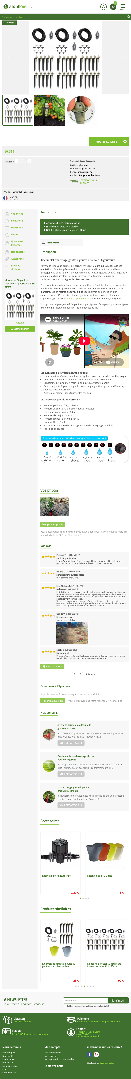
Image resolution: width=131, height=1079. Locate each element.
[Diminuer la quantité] (16, 161)
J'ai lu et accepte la (89, 1006)
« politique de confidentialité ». (97, 1006)
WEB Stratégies (107, 1063)
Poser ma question (53, 700)
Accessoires (17, 258)
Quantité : (9, 161)
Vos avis (15, 234)
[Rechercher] (128, 17)
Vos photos (17, 213)
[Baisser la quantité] (29, 161)
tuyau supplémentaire (79, 298)
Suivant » (90, 674)
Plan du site (7, 1062)
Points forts (17, 220)
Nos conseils (18, 251)
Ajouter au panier (20, 329)
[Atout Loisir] (18, 6)
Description (17, 227)
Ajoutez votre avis (52, 666)
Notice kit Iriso (52, 242)
